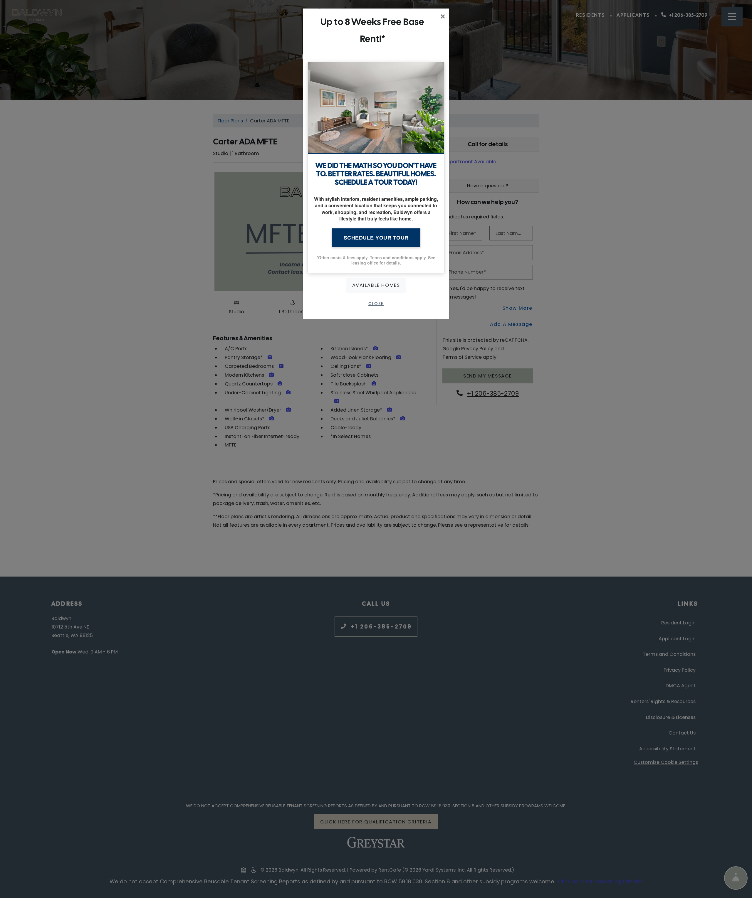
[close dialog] (442, 17)
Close (376, 303)
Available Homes (376, 285)
